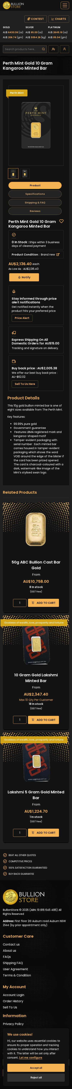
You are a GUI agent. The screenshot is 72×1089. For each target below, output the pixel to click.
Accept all (36, 1067)
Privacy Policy (13, 1024)
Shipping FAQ (13, 963)
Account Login (13, 995)
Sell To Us (10, 1007)
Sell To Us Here (25, 384)
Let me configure (30, 1057)
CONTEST (37, 19)
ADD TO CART (45, 603)
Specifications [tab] (35, 194)
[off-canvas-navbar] (65, 5)
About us (9, 950)
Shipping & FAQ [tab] (35, 202)
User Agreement (15, 969)
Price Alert (22, 318)
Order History (13, 1001)
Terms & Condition (17, 975)
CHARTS (60, 19)
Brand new (48, 254)
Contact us (11, 944)
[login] (64, 49)
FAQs (7, 957)
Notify (26, 277)
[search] (43, 49)
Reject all (36, 1077)
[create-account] (53, 49)
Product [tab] (35, 185)
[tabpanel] (36, 305)
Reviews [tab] (35, 211)
